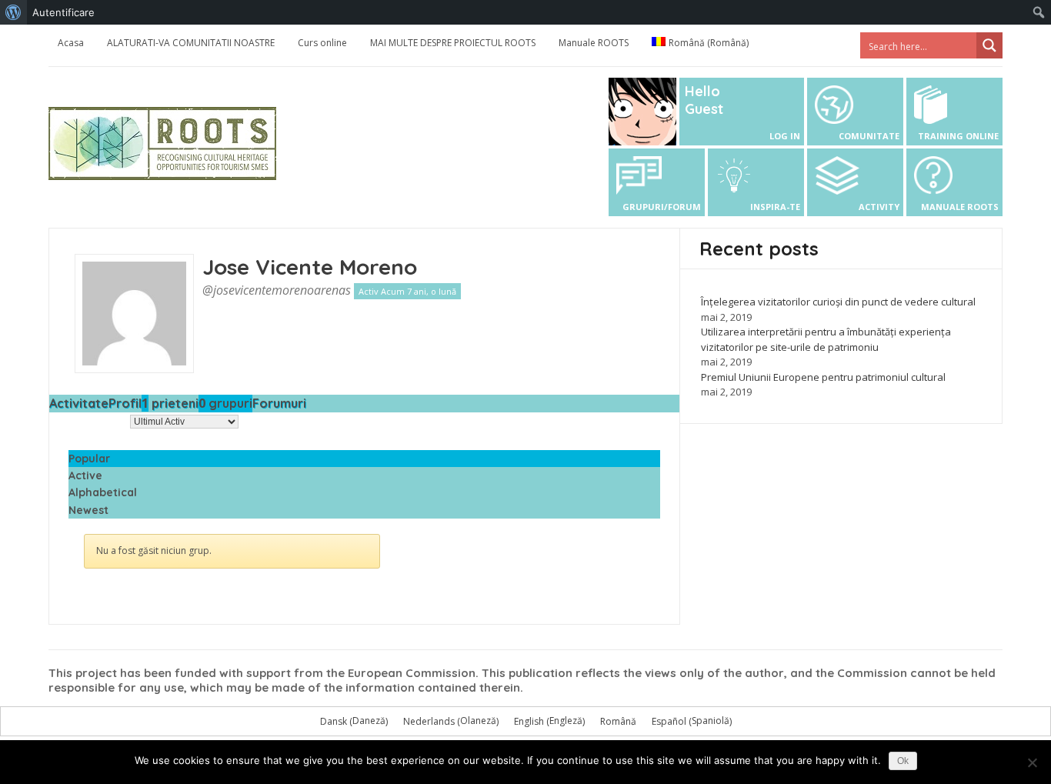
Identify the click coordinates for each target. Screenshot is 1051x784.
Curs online (322, 42)
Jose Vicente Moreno (309, 266)
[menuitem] (13, 12)
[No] (1031, 762)
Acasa (71, 42)
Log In (784, 136)
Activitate (78, 403)
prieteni (170, 403)
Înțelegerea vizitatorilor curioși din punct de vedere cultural (838, 302)
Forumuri (279, 403)
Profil (125, 403)
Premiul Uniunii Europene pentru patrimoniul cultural (823, 377)
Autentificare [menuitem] (63, 12)
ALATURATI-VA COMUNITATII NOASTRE (191, 42)
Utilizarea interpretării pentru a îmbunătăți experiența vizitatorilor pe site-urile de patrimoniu (826, 339)
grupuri (225, 403)
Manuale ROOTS (594, 42)
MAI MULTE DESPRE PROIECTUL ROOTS (453, 42)
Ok (903, 761)
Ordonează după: (88, 421)
